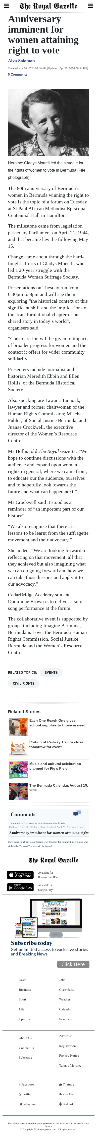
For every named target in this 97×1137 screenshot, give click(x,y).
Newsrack (65, 1019)
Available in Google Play (45, 887)
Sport (22, 999)
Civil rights (24, 683)
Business (25, 989)
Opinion (24, 1019)
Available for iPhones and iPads (49, 874)
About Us (25, 1038)
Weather (64, 999)
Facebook (28, 1084)
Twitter (26, 1094)
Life (21, 1009)
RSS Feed (68, 1094)
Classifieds (66, 989)
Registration (67, 1045)
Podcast (67, 1104)
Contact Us (26, 1047)
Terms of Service (28, 846)
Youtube (68, 1084)
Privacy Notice (69, 1055)
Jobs (62, 979)
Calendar (65, 1009)
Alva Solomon (21, 60)
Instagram (29, 1104)
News (22, 979)
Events (51, 672)
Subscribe (25, 1057)
